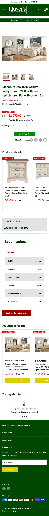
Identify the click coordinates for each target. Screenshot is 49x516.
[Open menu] (3, 10)
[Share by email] (45, 140)
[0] (44, 10)
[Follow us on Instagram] (8, 488)
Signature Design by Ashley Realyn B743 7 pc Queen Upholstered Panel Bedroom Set (17, 367)
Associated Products (16, 227)
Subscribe (10, 469)
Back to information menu (16, 313)
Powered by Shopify (9, 511)
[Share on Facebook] (31, 140)
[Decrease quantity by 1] (13, 125)
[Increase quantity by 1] (26, 125)
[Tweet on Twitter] (40, 140)
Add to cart (17, 381)
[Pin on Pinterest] (36, 140)
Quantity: (6, 126)
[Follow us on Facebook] (4, 488)
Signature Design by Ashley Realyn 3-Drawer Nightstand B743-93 (16, 193)
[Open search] (39, 10)
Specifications (12, 221)
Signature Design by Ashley (13, 101)
